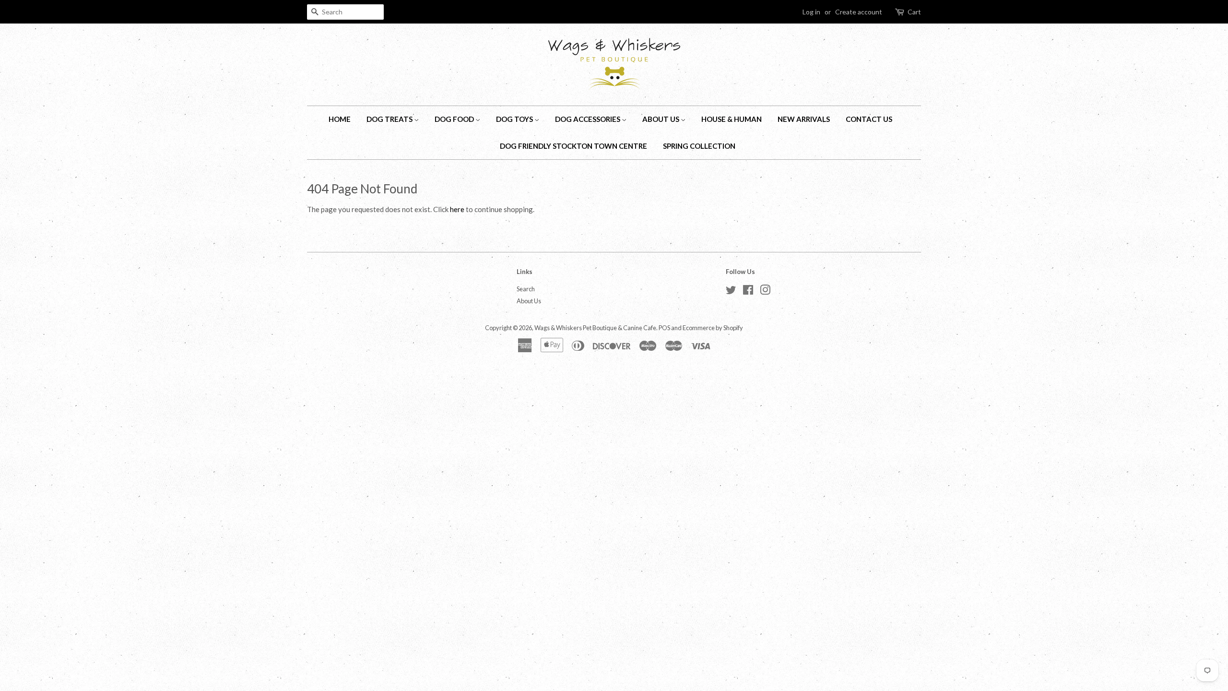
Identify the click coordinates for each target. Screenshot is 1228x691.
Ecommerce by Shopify (713, 328)
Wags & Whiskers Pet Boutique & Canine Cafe (595, 328)
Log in (811, 12)
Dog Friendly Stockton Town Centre (573, 146)
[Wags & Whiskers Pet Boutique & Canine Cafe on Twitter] (731, 292)
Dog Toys (515, 119)
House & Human (731, 119)
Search (526, 289)
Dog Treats (390, 119)
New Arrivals (804, 119)
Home (340, 119)
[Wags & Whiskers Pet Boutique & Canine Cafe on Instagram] (765, 292)
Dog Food (455, 119)
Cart (914, 12)
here (457, 209)
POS (664, 328)
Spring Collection (699, 146)
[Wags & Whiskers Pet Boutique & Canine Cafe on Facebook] (748, 292)
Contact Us (869, 119)
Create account (858, 12)
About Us (661, 119)
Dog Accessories (588, 119)
